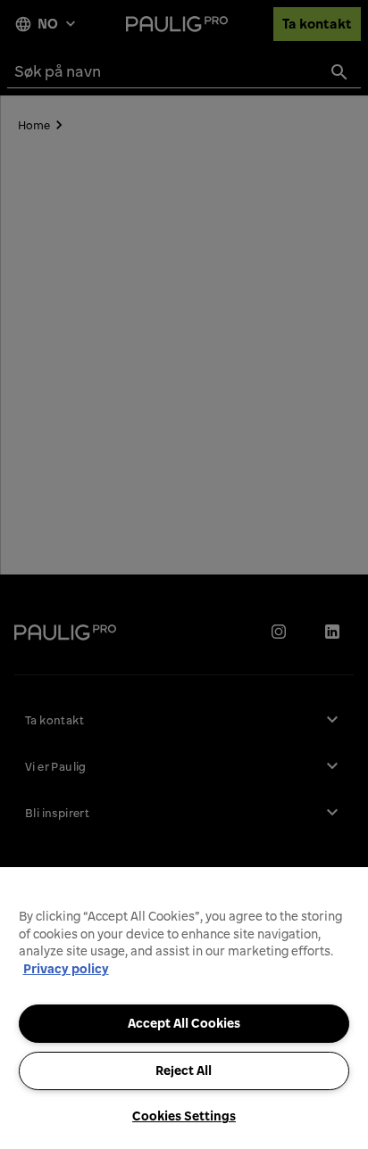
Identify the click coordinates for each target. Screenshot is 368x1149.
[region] (184, 1008)
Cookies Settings (184, 1116)
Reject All (183, 1070)
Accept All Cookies (184, 1023)
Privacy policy (66, 969)
